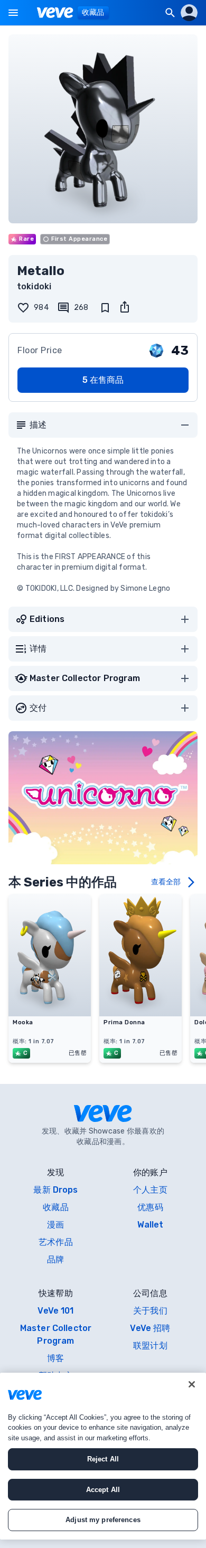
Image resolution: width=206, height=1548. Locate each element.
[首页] (55, 12)
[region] (103, 1456)
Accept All (103, 1490)
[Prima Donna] (140, 1013)
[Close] (191, 1384)
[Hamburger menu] (13, 12)
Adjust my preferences (103, 1520)
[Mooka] (49, 1013)
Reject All (103, 1459)
